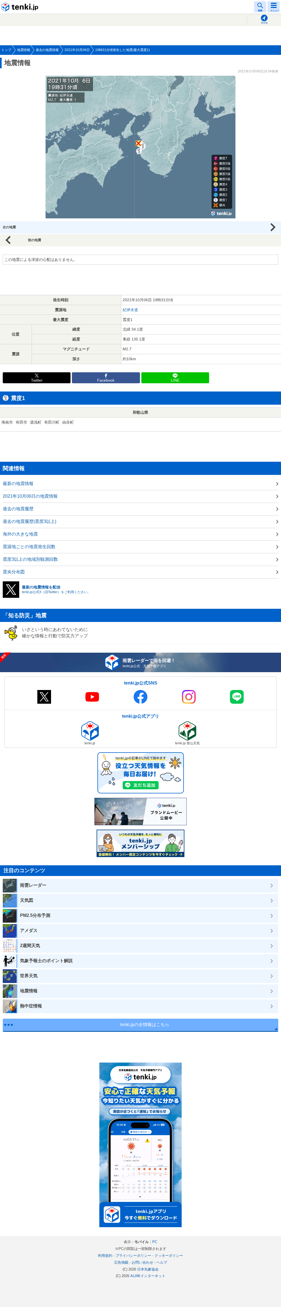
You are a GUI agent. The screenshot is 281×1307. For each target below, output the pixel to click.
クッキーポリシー (168, 1256)
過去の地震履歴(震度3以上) (29, 521)
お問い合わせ (142, 1262)
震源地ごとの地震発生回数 (29, 546)
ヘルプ (161, 1262)
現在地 (264, 23)
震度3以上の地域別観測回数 (30, 559)
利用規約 (105, 1256)
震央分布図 (14, 572)
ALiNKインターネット (147, 1276)
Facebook (105, 380)
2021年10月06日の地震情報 (30, 496)
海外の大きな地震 (20, 534)
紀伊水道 (130, 310)
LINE (175, 380)
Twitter (37, 380)
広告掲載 (121, 1262)
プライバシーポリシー (133, 1256)
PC (154, 1242)
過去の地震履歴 (18, 508)
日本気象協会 (148, 1269)
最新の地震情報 (18, 483)
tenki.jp (20, 7)
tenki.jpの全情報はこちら (144, 1024)
